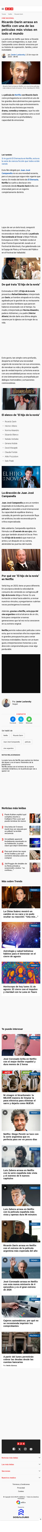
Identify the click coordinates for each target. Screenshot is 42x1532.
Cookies (21, 1491)
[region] (21, 3)
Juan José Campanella (11, 742)
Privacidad (21, 1488)
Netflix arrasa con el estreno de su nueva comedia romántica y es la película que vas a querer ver (19, 769)
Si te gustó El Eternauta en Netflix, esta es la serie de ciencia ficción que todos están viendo (21, 161)
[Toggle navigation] (3, 9)
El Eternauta (33, 179)
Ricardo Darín (18, 14)
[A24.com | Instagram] (25, 1449)
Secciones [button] (6, 1471)
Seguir (15, 704)
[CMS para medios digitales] (21, 1517)
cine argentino (8, 748)
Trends (4, 14)
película (27, 742)
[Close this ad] (40, 1519)
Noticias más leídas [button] (10, 1458)
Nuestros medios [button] (9, 1478)
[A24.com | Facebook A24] (14, 1449)
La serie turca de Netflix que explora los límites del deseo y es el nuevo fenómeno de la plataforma (20, 762)
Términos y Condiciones (21, 1484)
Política (34, 1335)
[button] (13, 719)
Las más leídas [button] (8, 1464)
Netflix (10, 14)
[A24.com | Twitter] (19, 1449)
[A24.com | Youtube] (31, 1449)
